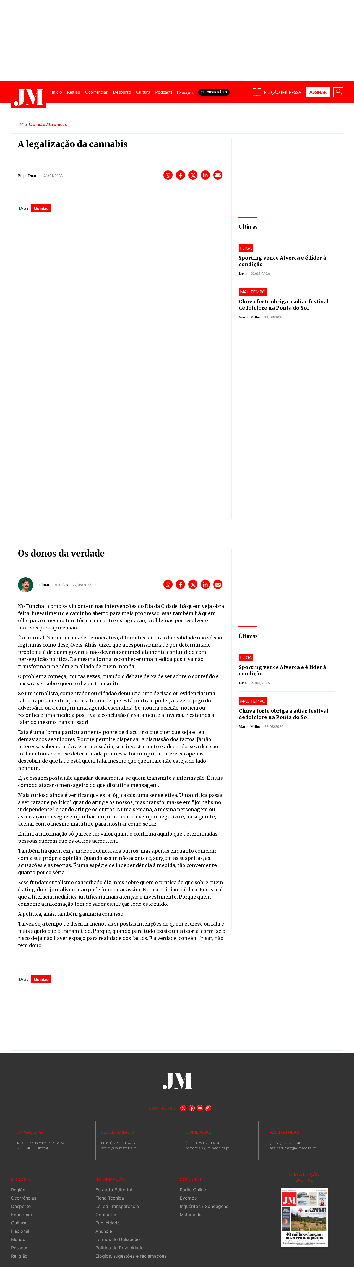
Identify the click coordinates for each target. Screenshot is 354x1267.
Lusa (243, 274)
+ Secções (185, 92)
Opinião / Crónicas (48, 124)
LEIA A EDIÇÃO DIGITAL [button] (304, 1177)
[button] (338, 92)
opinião (41, 208)
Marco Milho (249, 317)
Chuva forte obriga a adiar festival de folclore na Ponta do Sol (284, 304)
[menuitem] (57, 92)
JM (21, 124)
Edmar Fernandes (53, 585)
